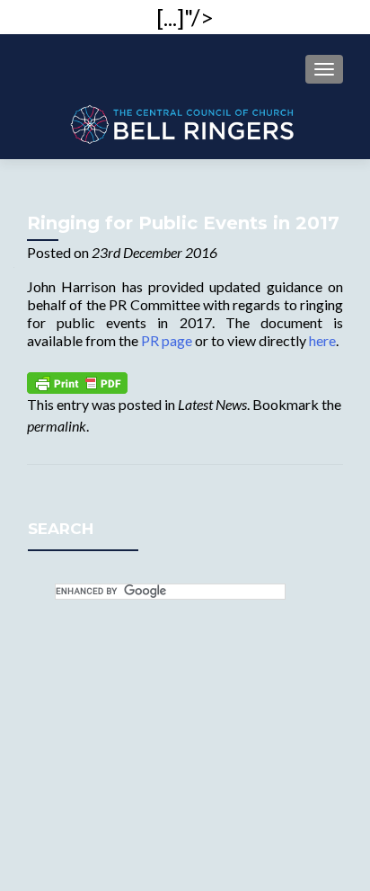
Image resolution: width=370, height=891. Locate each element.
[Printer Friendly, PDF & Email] (77, 380)
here (322, 340)
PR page (166, 340)
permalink (56, 425)
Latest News (212, 404)
